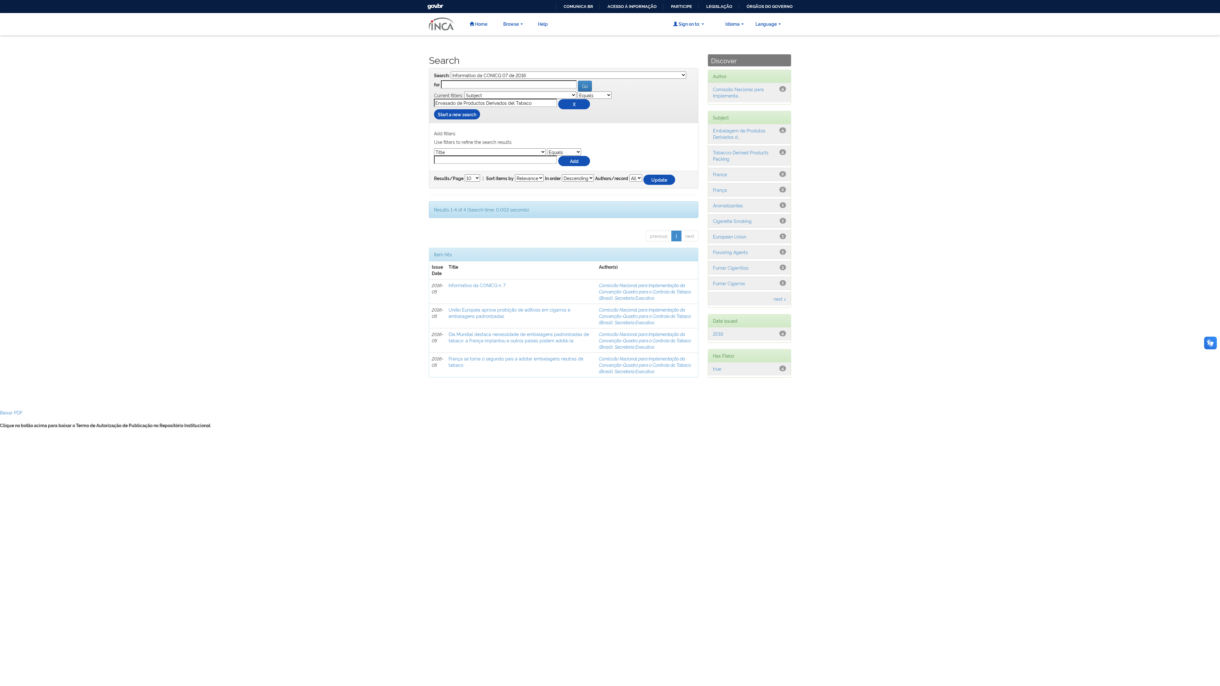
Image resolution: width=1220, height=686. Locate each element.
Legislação (719, 6)
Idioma (732, 24)
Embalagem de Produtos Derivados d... (739, 133)
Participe (681, 6)
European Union (729, 236)
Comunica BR (578, 6)
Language (766, 24)
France (720, 174)
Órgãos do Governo (770, 6)
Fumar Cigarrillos (731, 268)
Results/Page (449, 178)
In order (553, 178)
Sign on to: (689, 24)
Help (543, 24)
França (720, 190)
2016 (718, 334)
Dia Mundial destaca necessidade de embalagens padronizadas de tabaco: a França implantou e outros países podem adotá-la (519, 337)
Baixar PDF (11, 412)
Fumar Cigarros (729, 283)
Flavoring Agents (730, 252)
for (437, 84)
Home (480, 24)
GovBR (434, 4)
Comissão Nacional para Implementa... (738, 92)
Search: (442, 75)
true (717, 369)
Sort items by (500, 178)
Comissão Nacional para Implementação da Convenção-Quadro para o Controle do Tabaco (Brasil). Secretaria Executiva (645, 291)
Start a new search (457, 114)
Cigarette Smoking (732, 221)
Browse (511, 24)
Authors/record (611, 178)
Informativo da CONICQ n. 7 (477, 285)
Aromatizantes (728, 205)
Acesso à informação (632, 6)
